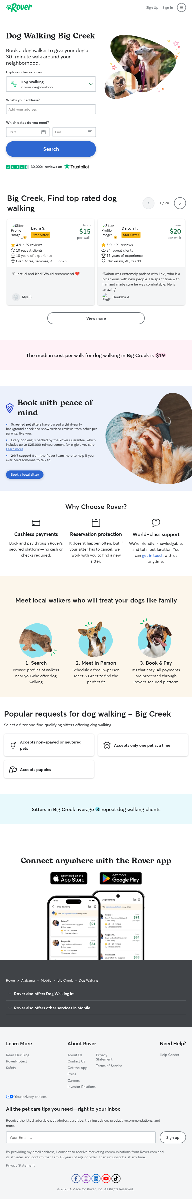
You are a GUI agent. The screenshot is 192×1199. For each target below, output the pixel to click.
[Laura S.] (50, 262)
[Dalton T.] (141, 262)
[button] (181, 7)
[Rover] (19, 7)
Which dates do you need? (27, 122)
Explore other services (24, 72)
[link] (51, 149)
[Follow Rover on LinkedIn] (96, 1178)
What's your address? (23, 100)
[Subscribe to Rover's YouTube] (106, 1178)
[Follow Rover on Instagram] (86, 1178)
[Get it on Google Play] (121, 878)
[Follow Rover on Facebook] (76, 1178)
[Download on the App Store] (69, 878)
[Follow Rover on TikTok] (116, 1178)
